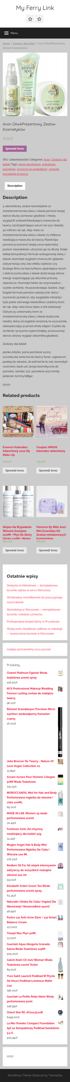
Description (14, 185)
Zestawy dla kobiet (24, 43)
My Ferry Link (35, 7)
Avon (47, 159)
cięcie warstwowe (29, 164)
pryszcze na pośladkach (32, 169)
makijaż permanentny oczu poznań (29, 649)
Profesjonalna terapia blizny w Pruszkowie (33, 621)
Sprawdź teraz (14, 148)
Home (6, 43)
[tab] (15, 186)
